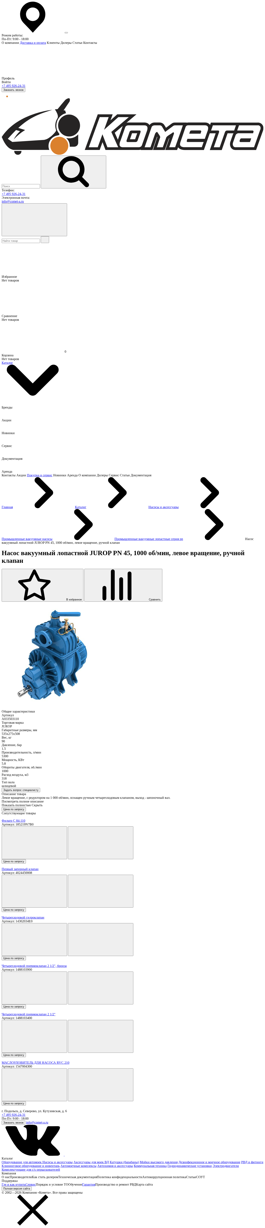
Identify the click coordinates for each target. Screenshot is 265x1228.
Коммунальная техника (150, 1166)
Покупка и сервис (39, 475)
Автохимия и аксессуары (115, 1166)
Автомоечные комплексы (78, 1166)
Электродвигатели (226, 1166)
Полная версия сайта (16, 1188)
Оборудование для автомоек (22, 1162)
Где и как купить (13, 1184)
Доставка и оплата (33, 42)
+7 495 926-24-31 (13, 85)
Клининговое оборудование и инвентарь (31, 1166)
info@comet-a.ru (13, 201)
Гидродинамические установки (189, 1166)
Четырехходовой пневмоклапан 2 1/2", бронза (34, 966)
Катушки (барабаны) (124, 1162)
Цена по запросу (13, 809)
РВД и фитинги (252, 1162)
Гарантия (88, 1184)
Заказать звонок (13, 89)
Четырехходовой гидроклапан (23, 917)
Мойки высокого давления (159, 1162)
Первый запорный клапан (20, 869)
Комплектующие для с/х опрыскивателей (31, 1169)
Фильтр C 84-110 (13, 820)
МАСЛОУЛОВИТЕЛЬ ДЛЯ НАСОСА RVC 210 (35, 1062)
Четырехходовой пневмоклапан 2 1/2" (28, 1014)
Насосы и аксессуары (57, 1162)
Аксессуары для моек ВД (91, 1162)
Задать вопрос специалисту (21, 790)
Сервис (30, 1184)
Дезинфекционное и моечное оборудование (209, 1162)
